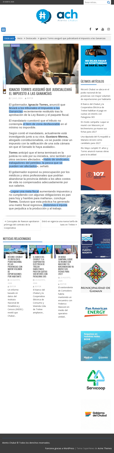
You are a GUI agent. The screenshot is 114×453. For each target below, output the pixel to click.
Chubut (7, 45)
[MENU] (3, 30)
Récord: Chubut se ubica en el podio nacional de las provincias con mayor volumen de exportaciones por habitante (15, 266)
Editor (30, 98)
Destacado (15, 45)
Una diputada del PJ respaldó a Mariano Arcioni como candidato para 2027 (95, 140)
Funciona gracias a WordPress (59, 448)
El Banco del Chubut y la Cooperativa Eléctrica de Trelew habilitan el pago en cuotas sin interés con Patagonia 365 (94, 110)
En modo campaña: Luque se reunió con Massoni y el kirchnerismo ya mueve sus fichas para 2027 (66, 265)
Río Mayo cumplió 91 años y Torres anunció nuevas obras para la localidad (95, 151)
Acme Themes (105, 448)
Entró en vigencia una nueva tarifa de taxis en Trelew (59, 223)
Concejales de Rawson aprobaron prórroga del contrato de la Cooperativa (21, 224)
